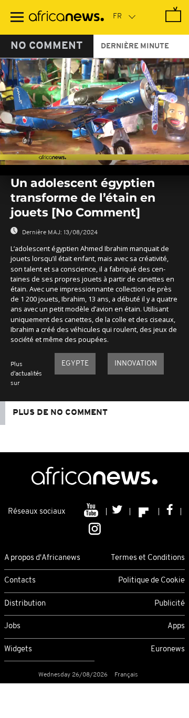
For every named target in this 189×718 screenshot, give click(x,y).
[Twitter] (118, 511)
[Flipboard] (144, 511)
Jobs (12, 626)
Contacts (20, 581)
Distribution (25, 604)
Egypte (75, 364)
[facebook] (170, 511)
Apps (176, 626)
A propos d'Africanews (42, 558)
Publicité (169, 604)
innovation (135, 364)
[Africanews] (66, 17)
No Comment (46, 46)
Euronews (168, 649)
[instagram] (94, 528)
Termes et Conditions (148, 558)
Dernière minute (135, 46)
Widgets (18, 649)
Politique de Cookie (151, 581)
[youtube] (92, 511)
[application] (94, 111)
